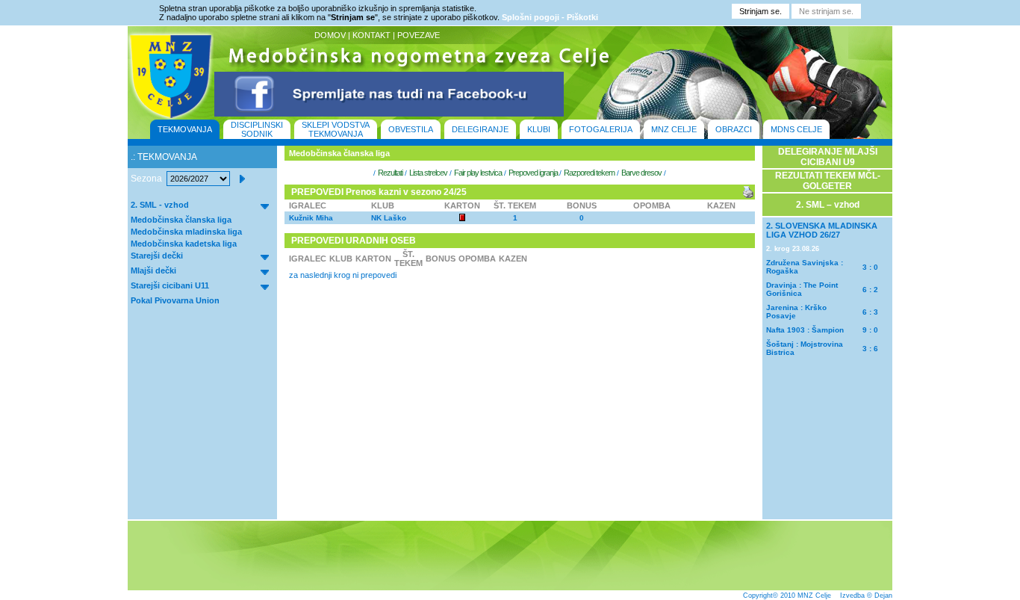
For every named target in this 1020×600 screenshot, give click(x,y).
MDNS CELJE (796, 129)
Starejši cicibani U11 (170, 285)
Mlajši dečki (153, 270)
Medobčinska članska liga (181, 219)
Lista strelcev (428, 172)
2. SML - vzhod (160, 204)
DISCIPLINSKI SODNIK (257, 129)
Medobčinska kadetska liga (184, 243)
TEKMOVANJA (185, 129)
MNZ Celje (814, 595)
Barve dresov (641, 172)
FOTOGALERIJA (600, 129)
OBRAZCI (733, 129)
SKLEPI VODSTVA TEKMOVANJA (336, 129)
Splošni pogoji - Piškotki (550, 17)
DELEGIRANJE (480, 129)
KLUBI (538, 129)
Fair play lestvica (478, 172)
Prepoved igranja (534, 172)
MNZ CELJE (674, 129)
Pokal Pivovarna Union (175, 300)
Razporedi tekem (589, 172)
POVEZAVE (418, 35)
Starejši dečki (157, 255)
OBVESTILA (410, 129)
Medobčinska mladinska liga (186, 231)
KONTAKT (371, 35)
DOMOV (330, 35)
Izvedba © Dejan (866, 595)
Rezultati (390, 172)
